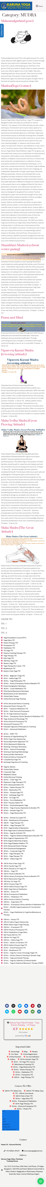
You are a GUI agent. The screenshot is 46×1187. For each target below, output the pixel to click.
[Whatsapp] (13, 1012)
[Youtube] (20, 1012)
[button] (39, 6)
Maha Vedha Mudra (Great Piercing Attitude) (19, 422)
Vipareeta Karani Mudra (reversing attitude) (17, 352)
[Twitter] (20, 1006)
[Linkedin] (26, 1012)
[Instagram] (13, 1006)
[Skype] (7, 1012)
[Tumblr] (39, 1006)
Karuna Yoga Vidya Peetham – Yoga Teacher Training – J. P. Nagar (24, 1024)
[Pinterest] (33, 1006)
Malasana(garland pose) (17, 21)
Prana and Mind (12, 318)
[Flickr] (26, 1006)
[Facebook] (7, 1006)
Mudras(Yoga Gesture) (16, 86)
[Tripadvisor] (33, 1012)
